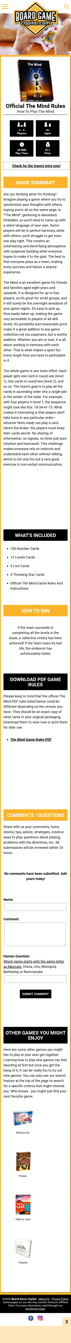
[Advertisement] (35, 500)
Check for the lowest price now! (36, 166)
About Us (43, 1299)
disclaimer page (35, 1308)
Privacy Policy (60, 1299)
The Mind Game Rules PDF (31, 739)
